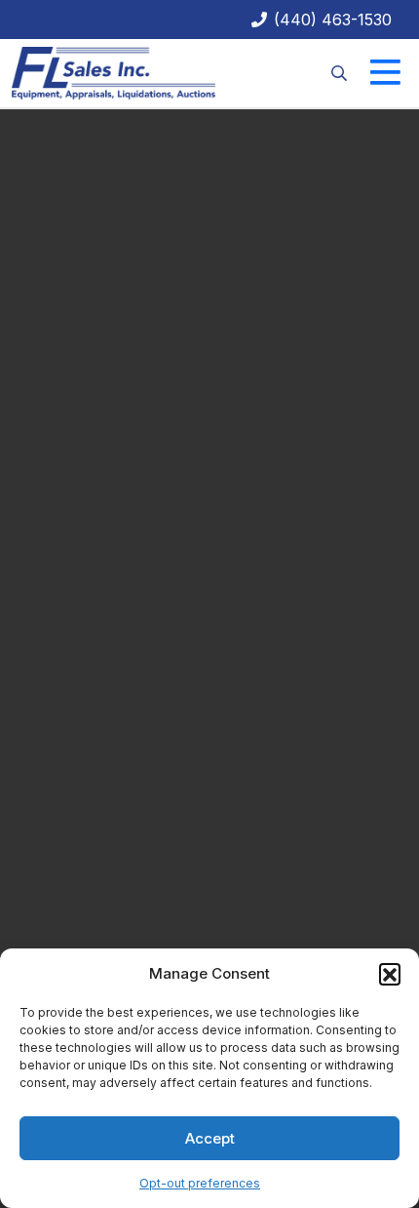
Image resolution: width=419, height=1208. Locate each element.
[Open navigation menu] (385, 73)
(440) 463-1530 (330, 19)
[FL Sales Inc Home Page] (113, 71)
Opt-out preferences (199, 1183)
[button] (390, 974)
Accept (210, 1138)
